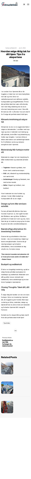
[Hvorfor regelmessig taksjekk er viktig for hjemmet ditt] (9, 407)
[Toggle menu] (28, 4)
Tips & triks (7, 323)
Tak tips (15, 60)
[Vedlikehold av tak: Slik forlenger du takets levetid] (9, 368)
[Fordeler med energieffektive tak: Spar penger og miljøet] (9, 388)
